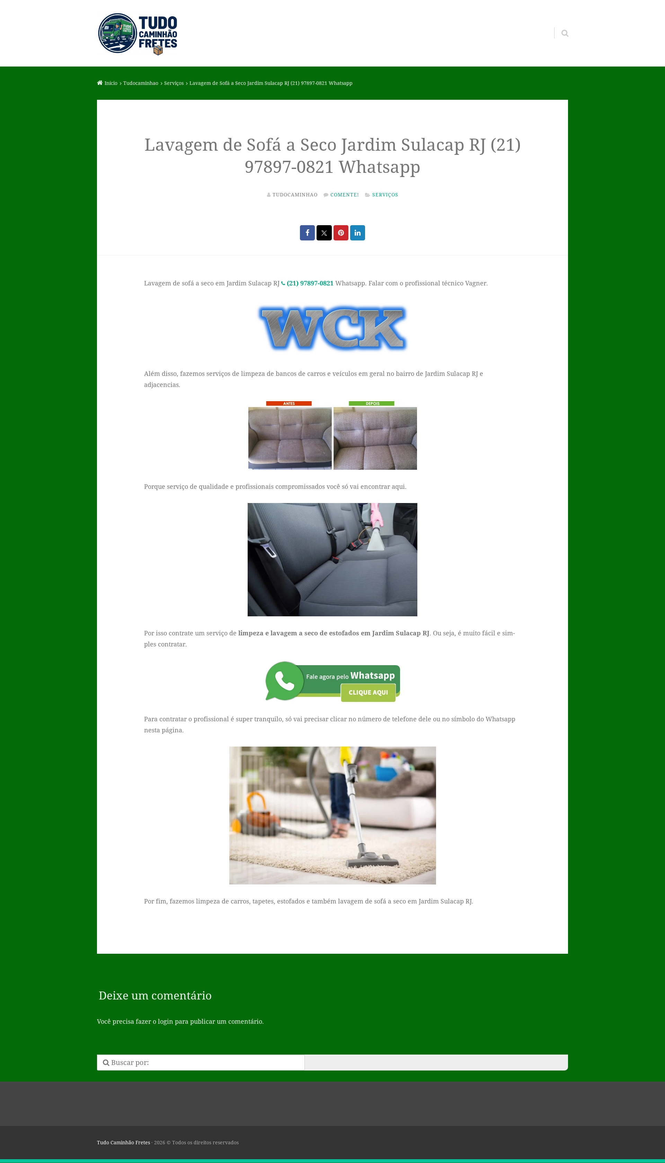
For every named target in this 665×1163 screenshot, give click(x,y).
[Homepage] (137, 33)
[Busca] (558, 24)
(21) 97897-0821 (310, 283)
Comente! (344, 194)
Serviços (385, 194)
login (165, 1021)
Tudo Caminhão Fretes (123, 1142)
